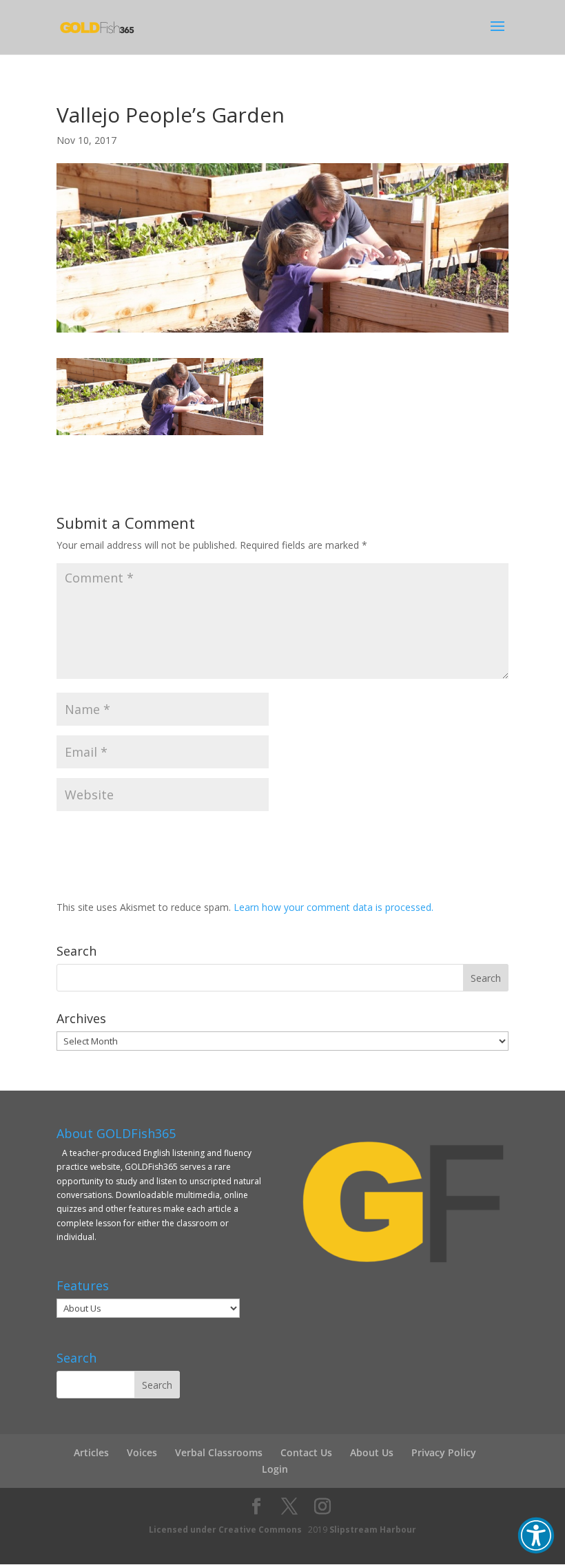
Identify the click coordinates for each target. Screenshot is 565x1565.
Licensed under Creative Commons (225, 1529)
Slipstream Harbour (372, 1529)
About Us (371, 1452)
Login (275, 1468)
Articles (91, 1452)
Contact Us (306, 1452)
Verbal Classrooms (219, 1452)
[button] (536, 1535)
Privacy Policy (443, 1452)
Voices (142, 1452)
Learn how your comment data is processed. (333, 907)
